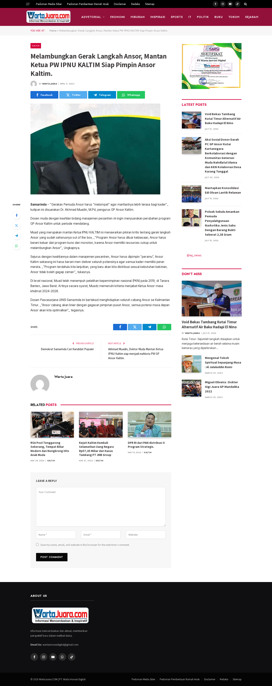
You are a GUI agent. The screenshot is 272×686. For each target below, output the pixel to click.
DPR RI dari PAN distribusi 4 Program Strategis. (146, 445)
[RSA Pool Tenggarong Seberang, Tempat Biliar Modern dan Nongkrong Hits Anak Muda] (52, 425)
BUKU (218, 17)
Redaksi (135, 4)
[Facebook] (17, 215)
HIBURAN (138, 17)
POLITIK (203, 17)
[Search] (245, 4)
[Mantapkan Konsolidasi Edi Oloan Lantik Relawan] (191, 193)
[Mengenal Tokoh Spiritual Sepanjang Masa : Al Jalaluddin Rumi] (191, 363)
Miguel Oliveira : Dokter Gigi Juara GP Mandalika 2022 (222, 386)
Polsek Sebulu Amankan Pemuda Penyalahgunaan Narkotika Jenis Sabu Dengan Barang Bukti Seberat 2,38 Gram (222, 223)
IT (189, 17)
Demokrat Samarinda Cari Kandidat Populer (67, 349)
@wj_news (194, 255)
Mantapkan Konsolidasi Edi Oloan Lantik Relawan (223, 190)
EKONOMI (117, 17)
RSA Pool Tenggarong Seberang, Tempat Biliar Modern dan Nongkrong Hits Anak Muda (49, 449)
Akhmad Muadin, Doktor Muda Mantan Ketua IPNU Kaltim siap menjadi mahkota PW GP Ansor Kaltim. (135, 353)
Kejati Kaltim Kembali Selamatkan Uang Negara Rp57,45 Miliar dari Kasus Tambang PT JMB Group (96, 449)
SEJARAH (251, 17)
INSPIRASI (157, 17)
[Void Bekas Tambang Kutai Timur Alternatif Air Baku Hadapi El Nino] (191, 120)
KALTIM (35, 45)
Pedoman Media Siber (49, 4)
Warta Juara (49, 83)
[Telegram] (17, 236)
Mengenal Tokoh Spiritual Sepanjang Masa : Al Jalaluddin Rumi (223, 362)
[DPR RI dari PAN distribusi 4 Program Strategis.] (149, 425)
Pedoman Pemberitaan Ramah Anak (88, 4)
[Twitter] (17, 225)
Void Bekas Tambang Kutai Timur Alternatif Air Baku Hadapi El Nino (223, 118)
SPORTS (177, 17)
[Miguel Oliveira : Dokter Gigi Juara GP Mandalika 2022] (191, 388)
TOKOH (234, 17)
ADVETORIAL (91, 17)
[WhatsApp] (17, 246)
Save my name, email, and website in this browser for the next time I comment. (85, 545)
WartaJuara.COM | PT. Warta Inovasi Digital (62, 679)
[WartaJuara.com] (48, 17)
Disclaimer (120, 4)
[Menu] (28, 4)
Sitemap (149, 4)
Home (53, 30)
